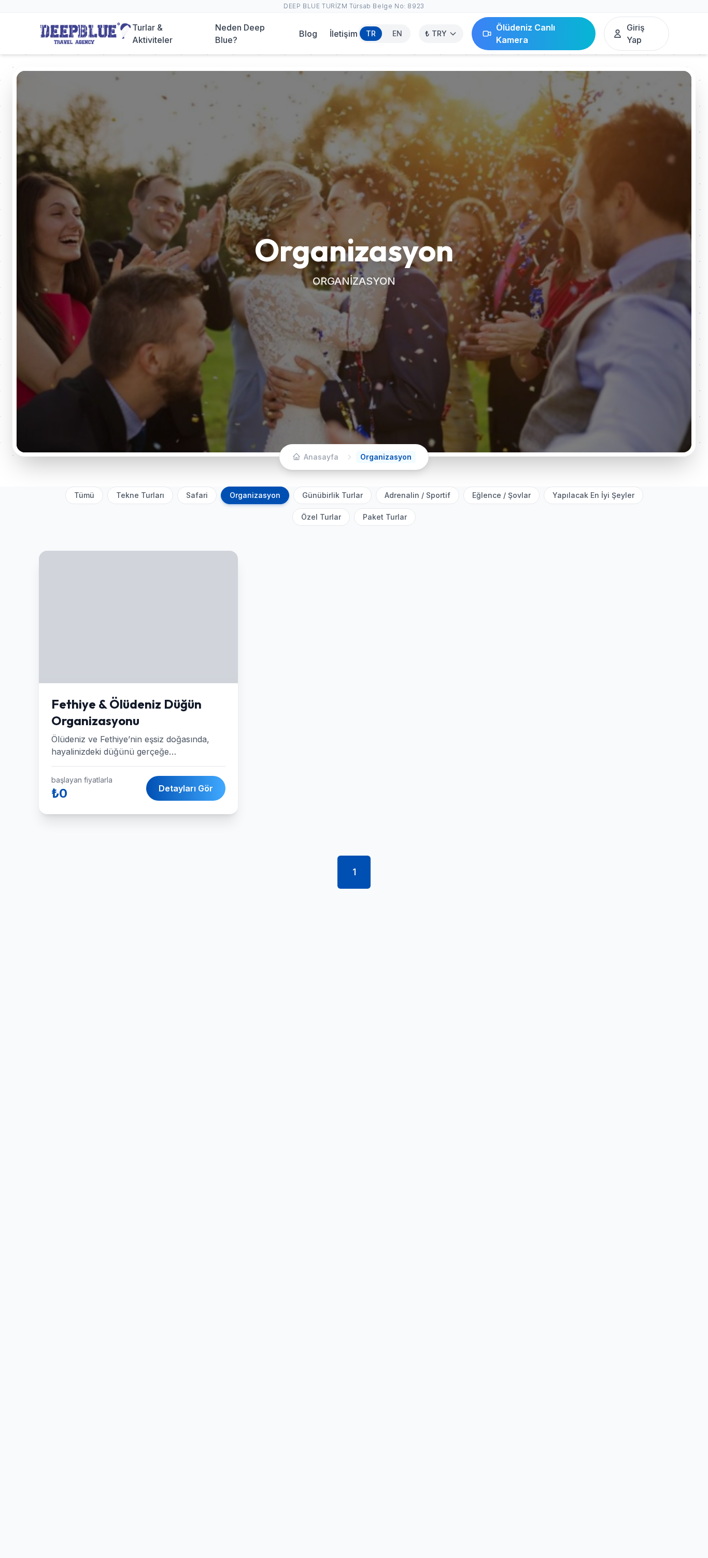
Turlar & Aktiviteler (152, 33)
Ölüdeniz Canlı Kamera (525, 33)
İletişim (344, 33)
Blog (308, 33)
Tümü (84, 495)
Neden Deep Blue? (240, 33)
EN (397, 33)
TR (371, 33)
